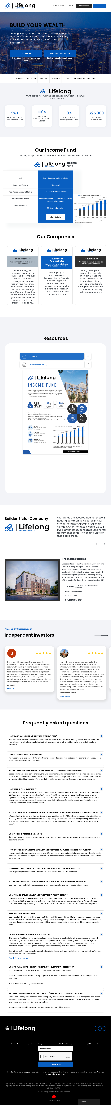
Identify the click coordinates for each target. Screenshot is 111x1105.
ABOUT (70, 6)
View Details (55, 217)
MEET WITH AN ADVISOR (60, 53)
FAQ (67, 78)
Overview (19, 78)
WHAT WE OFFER (58, 6)
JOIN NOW (99, 6)
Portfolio (43, 78)
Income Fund (31, 78)
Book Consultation (19, 958)
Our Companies (79, 78)
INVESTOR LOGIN (85, 6)
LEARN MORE (26, 53)
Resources (91, 78)
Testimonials (55, 78)
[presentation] (97, 635)
